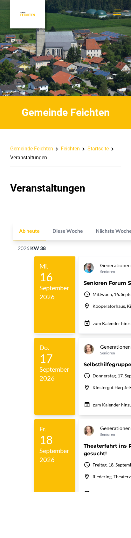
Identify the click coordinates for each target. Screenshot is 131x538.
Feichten (70, 149)
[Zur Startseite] (27, 14)
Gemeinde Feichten (31, 149)
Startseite (98, 149)
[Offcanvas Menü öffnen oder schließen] (117, 12)
